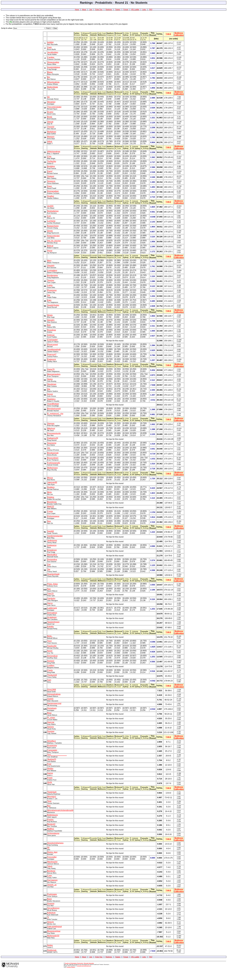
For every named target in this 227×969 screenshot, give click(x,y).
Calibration (179, 35)
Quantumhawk (53, 574)
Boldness (179, 33)
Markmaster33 (53, 936)
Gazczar (50, 722)
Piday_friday (52, 584)
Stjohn (50, 379)
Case (49, 876)
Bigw (49, 713)
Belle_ (50, 636)
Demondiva (52, 560)
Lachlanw (51, 221)
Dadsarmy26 (52, 438)
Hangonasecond (54, 703)
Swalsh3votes (53, 305)
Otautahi (50, 266)
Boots (49, 117)
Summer (50, 731)
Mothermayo (52, 468)
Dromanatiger (53, 191)
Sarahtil (50, 531)
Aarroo (50, 773)
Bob (49, 325)
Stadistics (51, 399)
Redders (51, 487)
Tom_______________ (57, 755)
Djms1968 (51, 690)
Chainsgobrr (52, 340)
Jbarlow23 (51, 759)
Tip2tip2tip (51, 161)
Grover (50, 394)
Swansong (51, 443)
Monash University (89, 963)
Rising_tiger (52, 852)
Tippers (117, 9)
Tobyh (49, 866)
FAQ (150, 9)
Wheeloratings (53, 82)
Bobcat (50, 246)
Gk (48, 97)
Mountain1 (51, 797)
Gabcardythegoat (54, 927)
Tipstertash (52, 792)
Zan (49, 564)
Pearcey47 (51, 354)
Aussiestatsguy (53, 67)
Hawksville (52, 646)
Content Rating (71, 967)
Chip (49, 156)
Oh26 (49, 782)
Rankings (109, 9)
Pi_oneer (51, 718)
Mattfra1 (50, 829)
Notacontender (53, 236)
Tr (48, 917)
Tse (48, 569)
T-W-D (168, 34)
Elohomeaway (53, 516)
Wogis (50, 315)
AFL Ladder (135, 9)
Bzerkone (51, 871)
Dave (49, 186)
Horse (49, 251)
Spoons (50, 727)
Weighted (51, 102)
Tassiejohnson (53, 622)
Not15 (49, 651)
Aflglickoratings (53, 152)
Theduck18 (52, 675)
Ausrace (50, 661)
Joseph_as (52, 885)
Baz (49, 806)
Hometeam (52, 708)
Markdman (51, 132)
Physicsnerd (52, 345)
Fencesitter (52, 857)
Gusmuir (50, 904)
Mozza (50, 478)
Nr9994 (50, 42)
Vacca (49, 603)
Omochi (50, 922)
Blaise (50, 72)
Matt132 (50, 507)
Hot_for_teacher (54, 241)
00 (48, 848)
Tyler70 (50, 594)
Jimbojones (52, 541)
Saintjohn (51, 598)
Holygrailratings (54, 694)
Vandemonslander (55, 536)
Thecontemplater (54, 107)
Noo (49, 521)
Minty (49, 492)
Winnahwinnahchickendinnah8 (60, 810)
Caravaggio (52, 750)
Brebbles (51, 166)
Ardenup (51, 335)
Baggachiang (53, 226)
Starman (50, 424)
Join (90, 9)
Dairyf (49, 171)
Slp (48, 295)
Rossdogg (51, 330)
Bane (49, 899)
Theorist (50, 127)
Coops (50, 511)
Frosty (49, 778)
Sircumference (53, 908)
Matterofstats (52, 87)
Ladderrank (52, 608)
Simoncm (51, 181)
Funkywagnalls (53, 463)
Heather (50, 196)
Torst (49, 801)
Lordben (50, 666)
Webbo (50, 769)
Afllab (49, 142)
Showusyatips (53, 62)
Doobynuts (51, 950)
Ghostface (51, 741)
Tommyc (50, 280)
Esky (49, 300)
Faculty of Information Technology (74, 963)
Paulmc (50, 820)
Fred (49, 764)
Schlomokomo (53, 833)
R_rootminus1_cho (55, 414)
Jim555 (50, 206)
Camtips (50, 57)
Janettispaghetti (54, 349)
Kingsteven (52, 550)
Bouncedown (52, 458)
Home (77, 9)
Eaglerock (51, 359)
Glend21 (51, 320)
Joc (48, 448)
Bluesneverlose (53, 931)
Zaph (49, 47)
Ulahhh (50, 699)
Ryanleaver (52, 746)
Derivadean (52, 613)
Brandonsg (52, 502)
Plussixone (52, 290)
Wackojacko (52, 862)
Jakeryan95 (52, 482)
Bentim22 (51, 824)
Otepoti (50, 122)
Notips (50, 945)
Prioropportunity (54, 433)
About (84, 9)
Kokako (50, 627)
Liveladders (52, 271)
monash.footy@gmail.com (84, 965)
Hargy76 (51, 369)
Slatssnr (50, 176)
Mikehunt (51, 428)
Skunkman (51, 384)
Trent (49, 641)
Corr (49, 216)
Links (144, 9)
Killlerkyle (51, 913)
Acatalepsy (52, 617)
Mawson (50, 137)
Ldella (49, 285)
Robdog (50, 497)
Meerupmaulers (53, 374)
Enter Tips (98, 9)
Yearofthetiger (53, 404)
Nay (49, 589)
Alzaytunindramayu (55, 843)
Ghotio (50, 231)
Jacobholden (52, 52)
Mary (49, 261)
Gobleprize (52, 545)
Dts (48, 389)
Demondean (52, 656)
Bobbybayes (52, 815)
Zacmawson (52, 880)
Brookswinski (53, 453)
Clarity (50, 670)
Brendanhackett (54, 409)
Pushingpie (52, 894)
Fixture (125, 9)
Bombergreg (52, 275)
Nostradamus (53, 211)
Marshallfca (52, 555)
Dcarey (50, 112)
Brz (48, 77)
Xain (49, 680)
